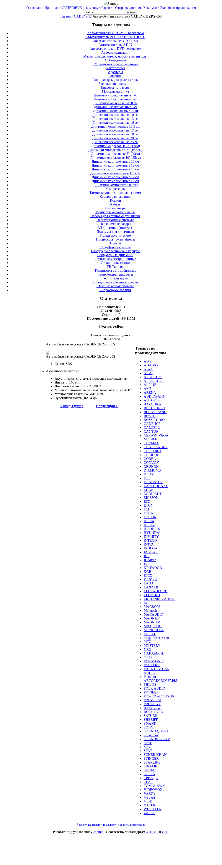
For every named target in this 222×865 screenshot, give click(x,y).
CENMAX (151, 443)
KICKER (150, 579)
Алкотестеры (115, 68)
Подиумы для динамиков (115, 231)
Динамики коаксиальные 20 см (115, 138)
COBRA (150, 459)
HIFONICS (152, 529)
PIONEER (151, 692)
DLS (147, 478)
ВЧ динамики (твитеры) (115, 227)
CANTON (151, 431)
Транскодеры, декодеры (115, 274)
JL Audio (150, 560)
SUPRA (149, 774)
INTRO (149, 544)
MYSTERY (152, 645)
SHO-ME (150, 766)
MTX (148, 642)
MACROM (152, 606)
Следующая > (107, 406)
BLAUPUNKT (154, 408)
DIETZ (149, 474)
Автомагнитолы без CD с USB (115, 41)
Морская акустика (115, 91)
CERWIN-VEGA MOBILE (156, 437)
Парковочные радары (115, 224)
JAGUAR (151, 552)
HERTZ (149, 525)
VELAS (149, 797)
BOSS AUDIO (154, 420)
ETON (148, 505)
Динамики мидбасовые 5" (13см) (115, 146)
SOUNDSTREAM (157, 739)
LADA (149, 583)
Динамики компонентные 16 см (115, 169)
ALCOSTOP (153, 377)
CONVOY (151, 462)
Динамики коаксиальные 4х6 (115, 95)
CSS (165, 832)
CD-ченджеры (115, 60)
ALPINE (150, 385)
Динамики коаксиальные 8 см (115, 103)
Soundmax (151, 735)
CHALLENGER (156, 447)
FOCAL (149, 513)
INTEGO (150, 540)
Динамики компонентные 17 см (115, 177)
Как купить (151, 8)
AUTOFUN (152, 400)
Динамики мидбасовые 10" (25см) (115, 157)
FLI (146, 509)
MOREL (150, 634)
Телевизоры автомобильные (115, 270)
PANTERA (152, 665)
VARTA (149, 793)
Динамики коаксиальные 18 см (115, 134)
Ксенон (115, 200)
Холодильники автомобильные (115, 282)
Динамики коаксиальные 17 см (115, 130)
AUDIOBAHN (154, 396)
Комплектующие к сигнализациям (115, 192)
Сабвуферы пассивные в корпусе (115, 251)
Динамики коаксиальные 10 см (115, 115)
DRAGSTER (153, 482)
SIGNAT (150, 770)
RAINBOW (152, 708)
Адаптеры (115, 72)
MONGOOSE (154, 630)
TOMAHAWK (154, 786)
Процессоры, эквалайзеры (115, 239)
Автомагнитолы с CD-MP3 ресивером (115, 33)
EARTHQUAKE (156, 486)
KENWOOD (153, 568)
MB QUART (153, 626)
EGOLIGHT (153, 494)
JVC (147, 564)
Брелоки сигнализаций (115, 83)
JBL (147, 556)
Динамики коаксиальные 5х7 (115, 99)
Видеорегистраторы (115, 87)
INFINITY (151, 536)
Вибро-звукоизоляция (115, 290)
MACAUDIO (153, 614)
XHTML (152, 832)
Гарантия (108, 8)
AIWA (148, 369)
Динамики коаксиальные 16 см (115, 122)
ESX (147, 501)
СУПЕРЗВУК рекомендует (81, 8)
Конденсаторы (115, 208)
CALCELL (152, 427)
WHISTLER (153, 809)
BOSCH (150, 416)
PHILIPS (150, 684)
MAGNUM (152, 622)
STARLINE (152, 762)
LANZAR (151, 587)
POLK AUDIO (154, 688)
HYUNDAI (152, 532)
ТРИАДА (151, 778)
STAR (148, 751)
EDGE (148, 490)
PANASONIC (154, 661)
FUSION (150, 517)
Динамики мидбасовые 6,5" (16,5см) (115, 150)
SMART (150, 723)
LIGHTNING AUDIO (159, 599)
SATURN (151, 715)
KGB (147, 571)
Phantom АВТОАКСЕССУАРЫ (160, 678)
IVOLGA (150, 548)
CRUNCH (151, 466)
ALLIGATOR (154, 381)
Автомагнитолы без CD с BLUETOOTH (115, 37)
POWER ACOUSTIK (159, 696)
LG (146, 603)
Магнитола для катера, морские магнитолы (115, 56)
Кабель (115, 204)
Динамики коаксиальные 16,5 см (115, 126)
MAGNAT (151, 618)
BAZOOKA (152, 404)
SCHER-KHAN (155, 754)
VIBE (148, 801)
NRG (147, 649)
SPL (147, 747)
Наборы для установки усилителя (115, 216)
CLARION (152, 455)
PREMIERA (153, 700)
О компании (35, 8)
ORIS (148, 657)
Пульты (115, 243)
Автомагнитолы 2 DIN (115, 45)
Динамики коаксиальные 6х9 (115, 107)
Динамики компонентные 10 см (115, 161)
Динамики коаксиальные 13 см (115, 118)
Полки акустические (115, 235)
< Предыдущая (71, 406)
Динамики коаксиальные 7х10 (115, 111)
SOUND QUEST (156, 731)
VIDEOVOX (153, 789)
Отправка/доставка (129, 8)
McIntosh (150, 610)
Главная (66, 16)
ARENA (150, 392)
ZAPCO (149, 813)
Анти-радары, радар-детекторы (115, 80)
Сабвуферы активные (115, 247)
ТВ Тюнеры (115, 266)
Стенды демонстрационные (115, 259)
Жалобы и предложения (178, 8)
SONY (148, 727)
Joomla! (98, 832)
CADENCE (82, 16)
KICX (148, 575)
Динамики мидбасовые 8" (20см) (115, 154)
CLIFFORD (152, 451)
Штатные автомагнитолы (115, 286)
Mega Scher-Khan (156, 638)
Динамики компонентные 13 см (115, 165)
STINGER (151, 758)
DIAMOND (152, 470)
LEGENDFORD (156, 591)
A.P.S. (148, 361)
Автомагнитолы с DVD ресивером (115, 48)
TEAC (148, 782)
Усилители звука (115, 278)
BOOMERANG (155, 412)
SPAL (148, 743)
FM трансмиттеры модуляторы (115, 64)
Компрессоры (115, 189)
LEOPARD (152, 595)
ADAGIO (151, 365)
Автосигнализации (115, 52)
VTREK (150, 805)
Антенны (115, 76)
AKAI (148, 373)
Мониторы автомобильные (115, 212)
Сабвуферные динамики (115, 255)
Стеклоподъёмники (115, 263)
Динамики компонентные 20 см (115, 181)
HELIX (149, 521)
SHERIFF (151, 719)
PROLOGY (152, 704)
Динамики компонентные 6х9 (115, 185)
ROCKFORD (153, 712)
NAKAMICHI (154, 653)
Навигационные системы (115, 220)
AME (148, 388)
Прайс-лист (53, 8)
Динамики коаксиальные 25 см (115, 142)
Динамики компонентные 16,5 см (115, 173)
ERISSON (151, 497)
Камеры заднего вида (115, 196)
